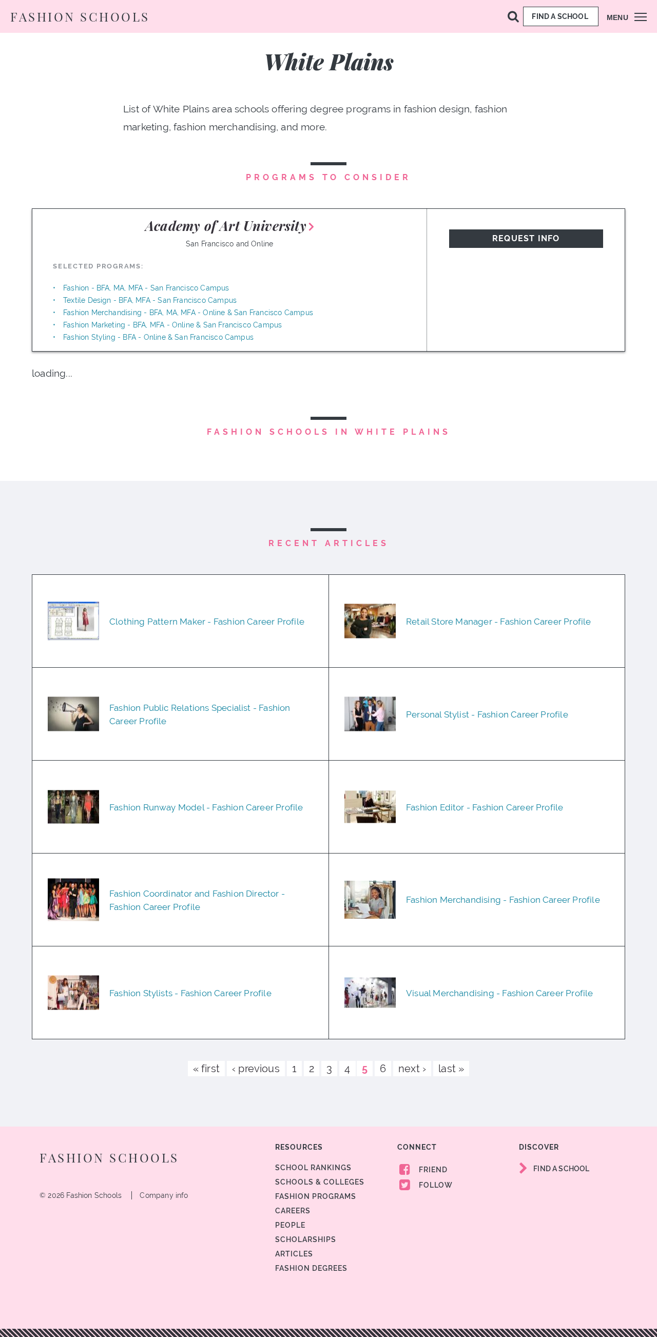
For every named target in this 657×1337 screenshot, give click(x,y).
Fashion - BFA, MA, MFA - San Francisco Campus (146, 288)
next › (412, 1068)
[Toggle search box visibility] (513, 16)
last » (451, 1068)
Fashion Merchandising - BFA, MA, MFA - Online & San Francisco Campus (188, 312)
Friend (432, 1170)
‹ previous (256, 1068)
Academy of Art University (225, 226)
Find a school (561, 16)
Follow (435, 1185)
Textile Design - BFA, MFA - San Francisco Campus (150, 300)
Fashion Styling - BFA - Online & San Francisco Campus (158, 337)
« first (206, 1068)
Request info (525, 238)
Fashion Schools (80, 16)
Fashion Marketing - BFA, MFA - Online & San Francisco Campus (172, 325)
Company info (164, 1195)
